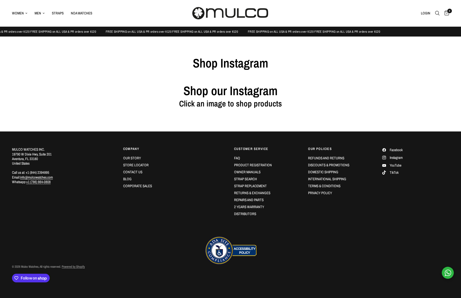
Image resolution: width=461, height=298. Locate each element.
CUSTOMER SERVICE (251, 148)
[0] (445, 13)
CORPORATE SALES (137, 185)
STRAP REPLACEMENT (250, 185)
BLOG (127, 178)
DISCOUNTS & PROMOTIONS (328, 165)
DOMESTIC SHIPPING (323, 171)
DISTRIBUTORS (245, 213)
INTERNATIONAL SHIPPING (327, 178)
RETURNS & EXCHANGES (252, 192)
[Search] (437, 13)
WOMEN (18, 13)
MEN (38, 13)
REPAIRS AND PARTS (249, 199)
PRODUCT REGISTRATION (253, 165)
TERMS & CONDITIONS (324, 185)
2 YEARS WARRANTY (249, 206)
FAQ (237, 158)
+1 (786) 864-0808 (38, 181)
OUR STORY (132, 158)
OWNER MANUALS (247, 171)
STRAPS (58, 13)
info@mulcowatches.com (36, 177)
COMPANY (131, 148)
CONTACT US (132, 171)
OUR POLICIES (320, 148)
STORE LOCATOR (136, 165)
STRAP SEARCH (245, 178)
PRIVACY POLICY (320, 192)
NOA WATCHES (81, 13)
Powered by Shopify (73, 267)
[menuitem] (21, 13)
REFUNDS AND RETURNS (326, 158)
